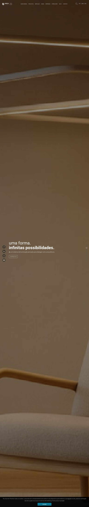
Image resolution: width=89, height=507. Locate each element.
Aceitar (44, 504)
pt (80, 3)
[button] (76, 4)
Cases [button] (42, 3)
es (85, 3)
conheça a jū (13, 256)
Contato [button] (65, 3)
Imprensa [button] (48, 3)
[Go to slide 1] (86, 245)
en (83, 3)
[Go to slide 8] (86, 261)
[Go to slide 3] (86, 250)
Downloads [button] (55, 3)
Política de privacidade (58, 500)
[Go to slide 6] (86, 256)
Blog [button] (60, 3)
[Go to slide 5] (86, 254)
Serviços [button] (37, 3)
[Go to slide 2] (86, 248)
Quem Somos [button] (24, 3)
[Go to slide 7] (86, 259)
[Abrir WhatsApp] (85, 503)
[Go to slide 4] (86, 252)
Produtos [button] (31, 3)
